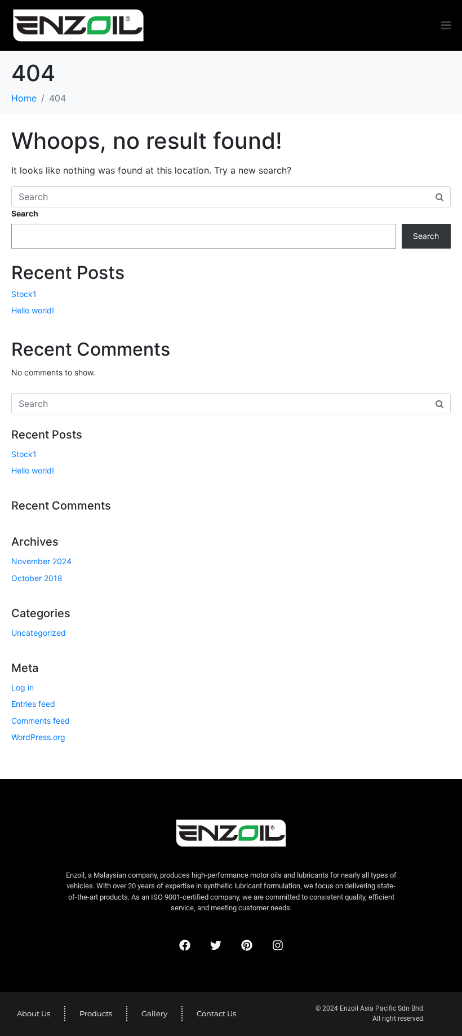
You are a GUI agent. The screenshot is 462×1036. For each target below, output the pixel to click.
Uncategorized (38, 632)
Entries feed (33, 704)
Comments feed (40, 720)
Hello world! (32, 310)
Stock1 (24, 294)
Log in (22, 687)
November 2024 (41, 561)
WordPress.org (38, 737)
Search (24, 213)
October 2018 (37, 578)
